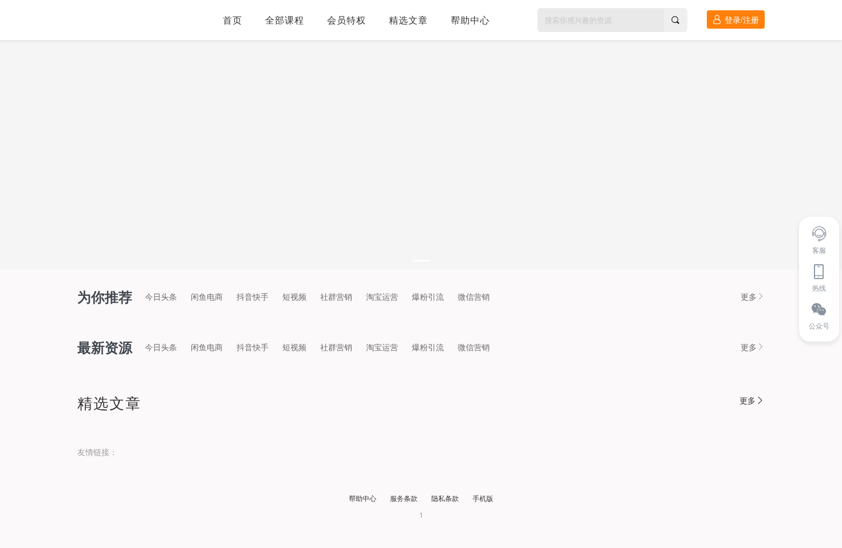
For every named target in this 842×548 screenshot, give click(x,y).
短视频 (294, 296)
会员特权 (346, 19)
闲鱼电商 (207, 296)
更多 (749, 296)
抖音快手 (253, 296)
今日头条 (161, 296)
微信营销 (474, 296)
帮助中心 (470, 19)
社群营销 (336, 296)
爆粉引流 (428, 296)
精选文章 (408, 19)
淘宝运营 (382, 296)
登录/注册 (742, 19)
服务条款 (404, 498)
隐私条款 (445, 498)
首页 (232, 19)
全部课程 (284, 19)
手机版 (483, 498)
